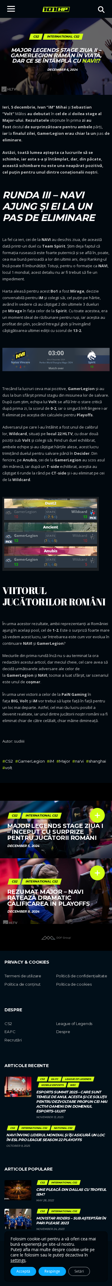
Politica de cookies (74, 984)
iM (52, 761)
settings (18, 1260)
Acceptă (23, 1271)
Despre (63, 1031)
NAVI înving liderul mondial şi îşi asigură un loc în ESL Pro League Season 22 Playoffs (55, 1137)
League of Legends (74, 1023)
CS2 (9, 761)
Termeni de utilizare (22, 975)
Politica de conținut (22, 984)
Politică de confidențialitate (81, 975)
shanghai (97, 761)
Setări (79, 1271)
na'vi (79, 761)
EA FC (10, 1031)
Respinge (52, 1271)
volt (8, 767)
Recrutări (13, 1040)
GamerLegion (31, 761)
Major (64, 761)
